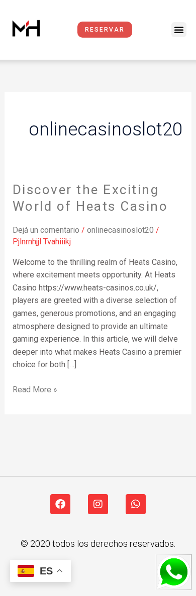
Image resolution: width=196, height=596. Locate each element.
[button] (178, 29)
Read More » (35, 388)
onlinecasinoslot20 (120, 230)
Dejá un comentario (46, 230)
